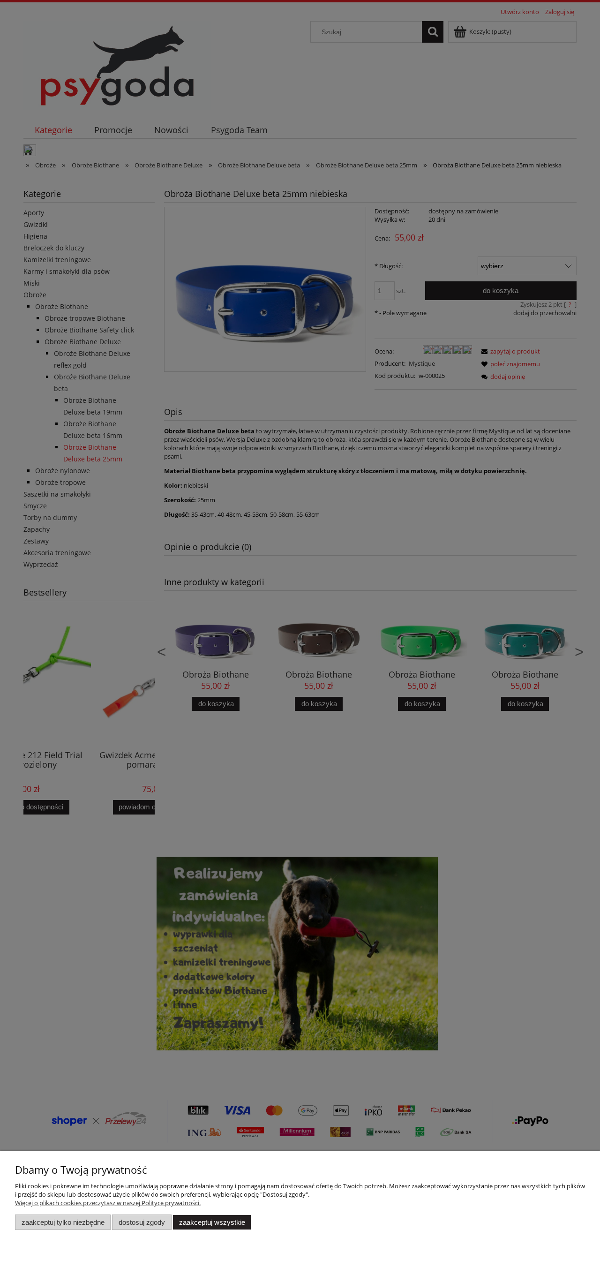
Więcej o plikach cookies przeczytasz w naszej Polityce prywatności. (108, 1203)
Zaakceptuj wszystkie (212, 1222)
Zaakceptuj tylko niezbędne (63, 1222)
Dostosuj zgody (142, 1222)
